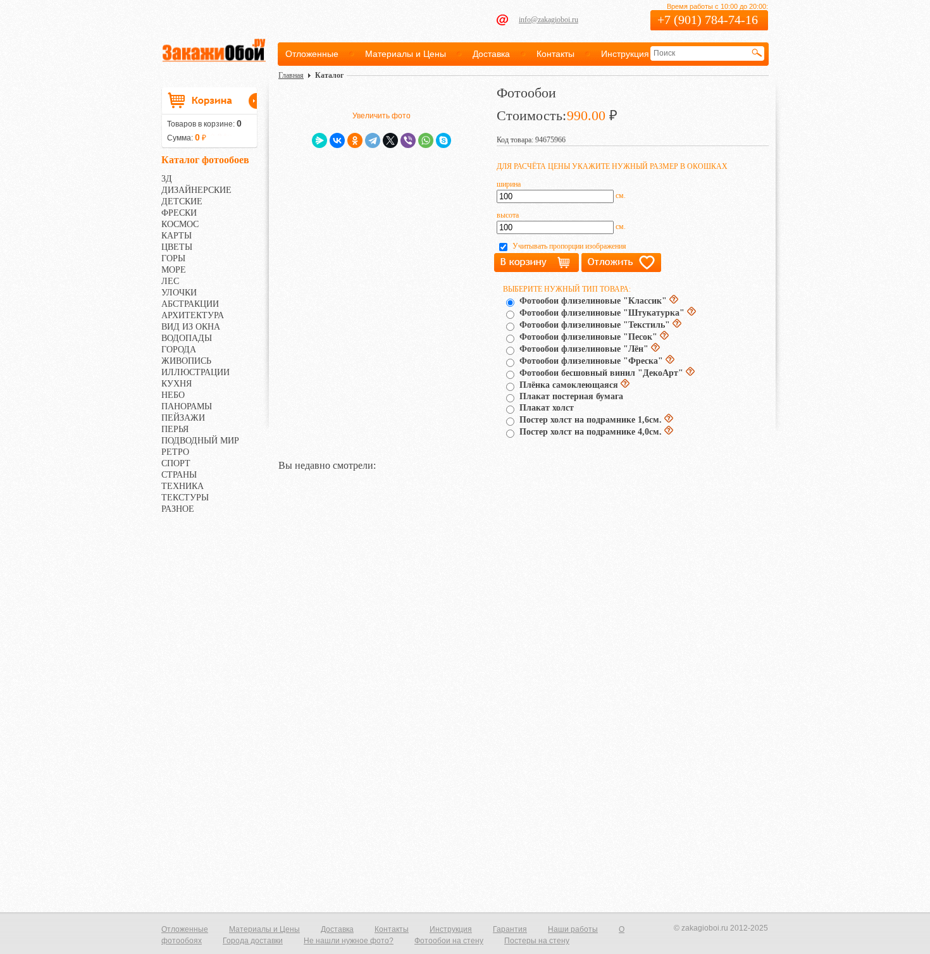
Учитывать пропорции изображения (569, 246)
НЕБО (173, 395)
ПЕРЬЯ (175, 429)
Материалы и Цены (405, 54)
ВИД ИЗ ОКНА (190, 326)
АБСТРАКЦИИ (190, 304)
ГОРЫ (173, 258)
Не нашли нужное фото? (349, 940)
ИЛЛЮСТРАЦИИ (195, 372)
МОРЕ (173, 270)
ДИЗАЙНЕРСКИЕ (196, 190)
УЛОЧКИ (179, 292)
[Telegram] (372, 140)
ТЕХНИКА (182, 486)
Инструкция (625, 54)
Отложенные (311, 54)
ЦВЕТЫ (176, 247)
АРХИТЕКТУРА (192, 315)
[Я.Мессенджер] (319, 140)
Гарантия (510, 929)
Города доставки (253, 940)
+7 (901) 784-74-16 (707, 20)
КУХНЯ (176, 383)
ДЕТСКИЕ (181, 201)
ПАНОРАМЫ (186, 406)
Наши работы (573, 929)
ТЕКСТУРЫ (185, 497)
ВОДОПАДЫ (186, 338)
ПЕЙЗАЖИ (183, 418)
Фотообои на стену (448, 940)
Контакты (555, 54)
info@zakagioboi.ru (548, 19)
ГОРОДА (178, 349)
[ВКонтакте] (337, 140)
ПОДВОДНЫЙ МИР (200, 440)
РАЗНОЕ (177, 509)
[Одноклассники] (355, 140)
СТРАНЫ (179, 475)
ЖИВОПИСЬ (186, 361)
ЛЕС (170, 281)
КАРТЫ (176, 235)
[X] (390, 140)
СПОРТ (175, 463)
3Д (166, 178)
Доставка (491, 54)
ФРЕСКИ (179, 213)
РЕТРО (175, 452)
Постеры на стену (536, 940)
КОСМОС (180, 224)
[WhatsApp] (425, 140)
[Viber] (408, 140)
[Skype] (443, 140)
